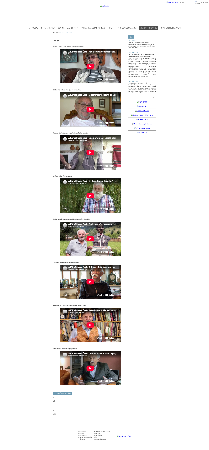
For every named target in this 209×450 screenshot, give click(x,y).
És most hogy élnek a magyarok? (138, 42)
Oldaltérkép (98, 435)
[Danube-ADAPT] (142, 111)
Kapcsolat (97, 433)
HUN (202, 2)
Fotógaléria (81, 439)
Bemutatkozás (48, 28)
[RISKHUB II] (142, 119)
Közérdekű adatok (100, 439)
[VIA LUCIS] (142, 132)
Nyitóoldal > (56, 32)
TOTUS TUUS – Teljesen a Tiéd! (138, 83)
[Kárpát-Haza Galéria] (142, 128)
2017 (54, 404)
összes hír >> (152, 98)
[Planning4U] (142, 106)
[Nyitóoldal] (104, 6)
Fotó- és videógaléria (126, 28)
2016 (54, 401)
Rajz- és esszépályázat (171, 28)
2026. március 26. (133, 52)
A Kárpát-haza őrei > (66, 32)
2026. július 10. (132, 40)
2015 (54, 398)
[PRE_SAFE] (142, 102)
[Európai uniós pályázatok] (142, 124)
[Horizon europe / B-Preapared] (142, 115)
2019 (54, 411)
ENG (206, 2)
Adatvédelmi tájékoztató (102, 431)
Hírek (110, 28)
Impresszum (82, 431)
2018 (54, 407)
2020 (54, 414)
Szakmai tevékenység (68, 28)
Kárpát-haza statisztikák (93, 28)
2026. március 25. (133, 81)
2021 (54, 417)
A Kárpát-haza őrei (63, 393)
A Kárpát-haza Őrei (148, 28)
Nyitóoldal (33, 28)
